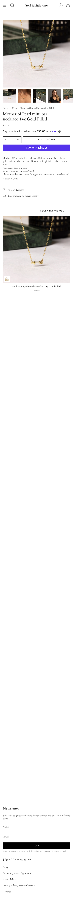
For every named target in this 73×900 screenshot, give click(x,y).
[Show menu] (4, 5)
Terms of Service (57, 851)
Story (5, 867)
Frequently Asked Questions (17, 873)
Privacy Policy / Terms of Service (19, 885)
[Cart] (68, 5)
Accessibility (9, 879)
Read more (10, 178)
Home (5, 108)
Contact (7, 891)
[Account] (60, 5)
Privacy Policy (43, 851)
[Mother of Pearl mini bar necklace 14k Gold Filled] (36, 249)
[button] (12, 5)
